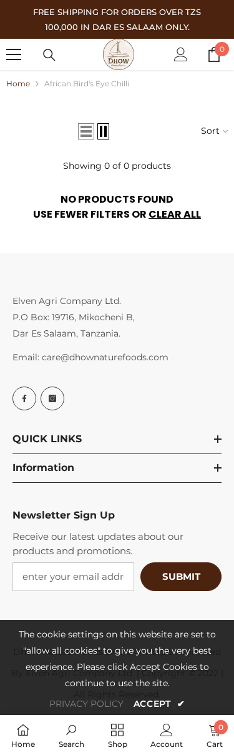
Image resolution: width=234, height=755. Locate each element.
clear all (175, 214)
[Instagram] (52, 398)
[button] (86, 131)
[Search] (49, 55)
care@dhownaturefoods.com (105, 357)
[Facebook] (24, 398)
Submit (181, 576)
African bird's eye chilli (86, 83)
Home (18, 83)
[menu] (13, 54)
